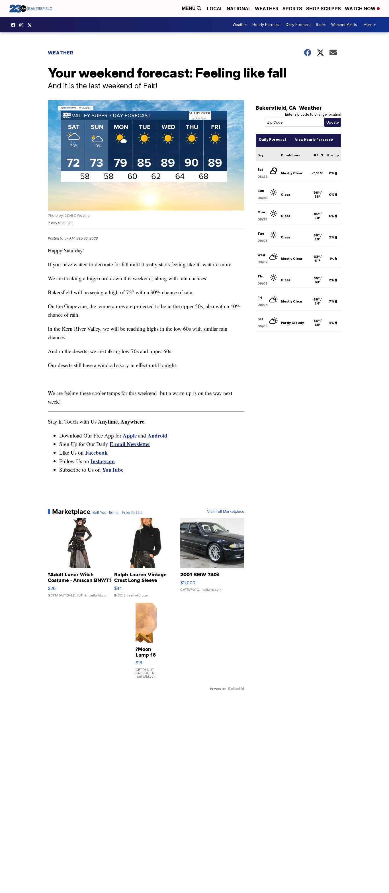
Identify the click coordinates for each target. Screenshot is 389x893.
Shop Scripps (323, 8)
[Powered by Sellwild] (236, 689)
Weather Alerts (344, 25)
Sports (292, 8)
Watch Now (361, 8)
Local (215, 8)
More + (369, 25)
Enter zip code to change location (313, 114)
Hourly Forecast (266, 25)
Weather (267, 8)
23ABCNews (22, 25)
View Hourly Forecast (313, 140)
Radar (321, 25)
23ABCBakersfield (14, 25)
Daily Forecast (298, 25)
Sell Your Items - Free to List (117, 513)
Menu (189, 8)
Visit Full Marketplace (225, 512)
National (239, 8)
